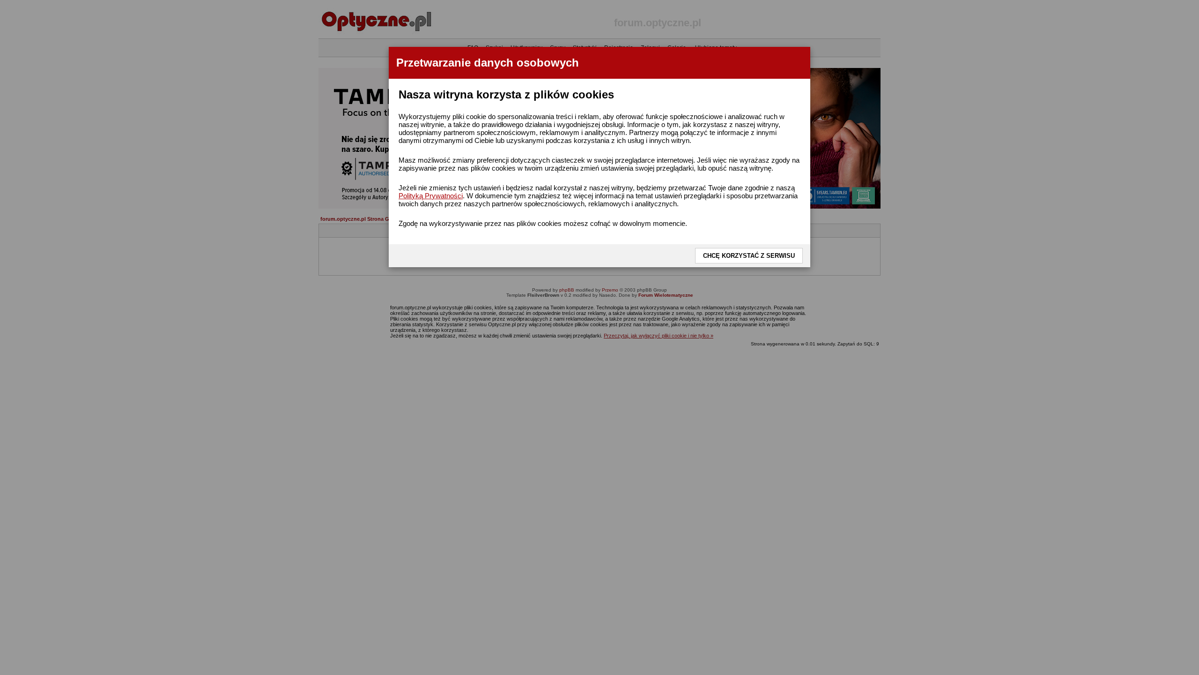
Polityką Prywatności (431, 196)
